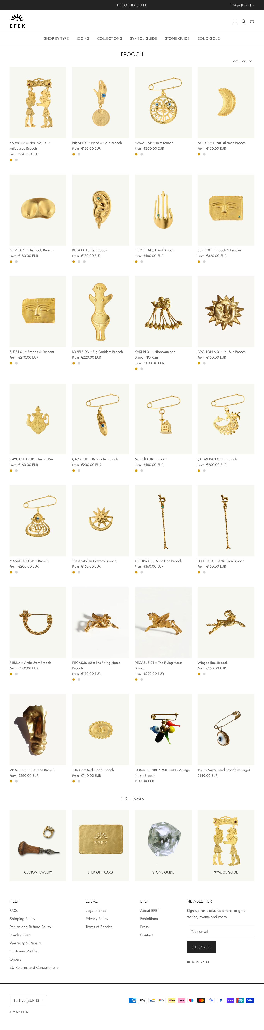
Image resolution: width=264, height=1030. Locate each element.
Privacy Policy (97, 919)
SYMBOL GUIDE (143, 38)
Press (144, 927)
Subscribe (201, 947)
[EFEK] (17, 21)
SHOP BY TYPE (56, 38)
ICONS (83, 38)
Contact (146, 935)
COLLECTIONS (109, 38)
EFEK (24, 1012)
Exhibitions (149, 919)
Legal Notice (96, 910)
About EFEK (149, 910)
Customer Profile (23, 951)
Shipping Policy (22, 919)
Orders (15, 959)
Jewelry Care (20, 935)
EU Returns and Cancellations (34, 967)
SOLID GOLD (209, 38)
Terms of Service (99, 927)
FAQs (14, 910)
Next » (138, 799)
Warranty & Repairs (26, 943)
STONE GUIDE (177, 38)
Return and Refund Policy (30, 927)
